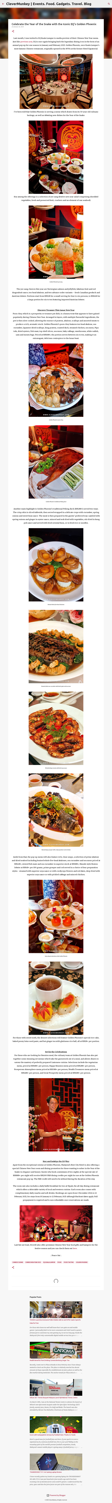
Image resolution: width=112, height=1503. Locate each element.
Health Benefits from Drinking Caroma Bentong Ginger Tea (49, 1360)
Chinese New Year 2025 (33, 1262)
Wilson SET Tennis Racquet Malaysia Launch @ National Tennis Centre (53, 1397)
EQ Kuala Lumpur (49, 1262)
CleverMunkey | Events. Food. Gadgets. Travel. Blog (48, 4)
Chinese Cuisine (18, 1262)
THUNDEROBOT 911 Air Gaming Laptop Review (46, 1472)
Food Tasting (69, 1262)
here (75, 1248)
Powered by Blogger (57, 1495)
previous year (26, 42)
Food (59, 1262)
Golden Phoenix (81, 1262)
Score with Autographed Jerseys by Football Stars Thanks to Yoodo (52, 1435)
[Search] (109, 3)
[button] (13, 31)
